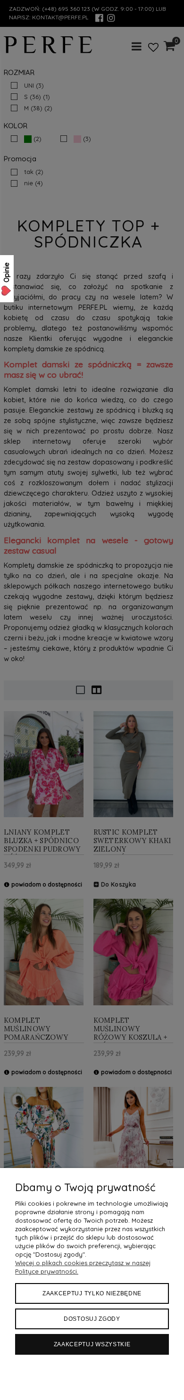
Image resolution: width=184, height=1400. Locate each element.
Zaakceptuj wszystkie (92, 1344)
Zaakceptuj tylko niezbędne (92, 1293)
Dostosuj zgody (92, 1319)
